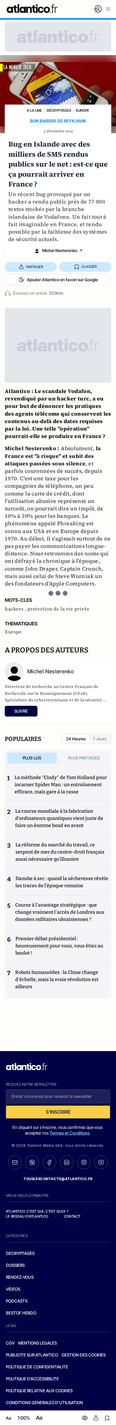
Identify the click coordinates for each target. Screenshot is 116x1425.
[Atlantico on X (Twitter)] (32, 1162)
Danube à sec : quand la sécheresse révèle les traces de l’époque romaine (61, 882)
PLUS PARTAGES (84, 757)
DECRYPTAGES (20, 1253)
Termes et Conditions (70, 1132)
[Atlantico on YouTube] (101, 1162)
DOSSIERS (15, 1265)
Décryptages (59, 110)
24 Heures (76, 738)
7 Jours (99, 738)
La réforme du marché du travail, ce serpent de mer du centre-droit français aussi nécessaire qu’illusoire (59, 852)
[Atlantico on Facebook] (49, 1162)
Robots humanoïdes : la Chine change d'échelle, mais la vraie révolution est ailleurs (56, 979)
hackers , (16, 609)
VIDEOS (13, 1289)
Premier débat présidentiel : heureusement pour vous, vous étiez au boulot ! (59, 946)
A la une (34, 110)
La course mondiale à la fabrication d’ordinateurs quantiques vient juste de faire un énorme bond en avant (59, 818)
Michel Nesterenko (59, 250)
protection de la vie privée (58, 609)
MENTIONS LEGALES (37, 1342)
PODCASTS (16, 1300)
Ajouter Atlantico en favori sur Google (62, 279)
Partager (34, 267)
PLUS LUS (32, 757)
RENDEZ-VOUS (20, 1277)
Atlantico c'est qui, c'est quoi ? (37, 1211)
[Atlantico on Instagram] (84, 1162)
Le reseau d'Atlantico (27, 1216)
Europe (82, 110)
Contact (72, 1216)
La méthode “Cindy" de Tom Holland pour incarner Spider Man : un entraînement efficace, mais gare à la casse (61, 785)
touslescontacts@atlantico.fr (58, 1179)
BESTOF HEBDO (21, 1312)
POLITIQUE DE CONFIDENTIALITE (37, 1366)
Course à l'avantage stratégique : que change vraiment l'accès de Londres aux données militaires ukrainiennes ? (59, 912)
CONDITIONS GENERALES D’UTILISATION (44, 1402)
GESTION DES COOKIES (84, 1354)
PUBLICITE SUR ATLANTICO (32, 1354)
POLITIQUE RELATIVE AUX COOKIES (39, 1390)
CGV (10, 1342)
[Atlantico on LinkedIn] (66, 1162)
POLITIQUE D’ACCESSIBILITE (32, 1378)
